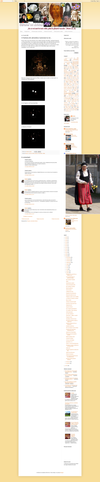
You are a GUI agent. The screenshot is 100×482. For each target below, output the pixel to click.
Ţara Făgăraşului (67, 111)
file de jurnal (74, 74)
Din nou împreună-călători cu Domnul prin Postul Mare (74, 423)
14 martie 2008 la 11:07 (29, 194)
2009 (66, 254)
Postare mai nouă (25, 218)
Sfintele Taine (67, 106)
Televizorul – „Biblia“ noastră (71, 315)
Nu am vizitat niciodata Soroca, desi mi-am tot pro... (71, 375)
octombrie (68, 260)
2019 (66, 240)
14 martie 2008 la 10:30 (29, 175)
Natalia (26, 179)
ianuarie (68, 363)
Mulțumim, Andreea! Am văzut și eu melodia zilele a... (71, 379)
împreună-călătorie (75, 79)
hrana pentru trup (74, 76)
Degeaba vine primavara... (71, 293)
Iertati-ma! (68, 347)
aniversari (73, 60)
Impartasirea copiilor (70, 283)
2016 (66, 242)
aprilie (67, 271)
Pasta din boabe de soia (71, 295)
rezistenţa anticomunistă (72, 101)
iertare (71, 78)
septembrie (68, 262)
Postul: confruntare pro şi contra (75, 220)
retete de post (75, 99)
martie (67, 272)
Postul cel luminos (69, 354)
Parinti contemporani (68, 87)
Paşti (76, 87)
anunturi (68, 62)
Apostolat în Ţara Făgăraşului (71, 218)
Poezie (70, 90)
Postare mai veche (55, 218)
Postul (75, 90)
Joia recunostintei (68, 80)
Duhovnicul (73, 70)
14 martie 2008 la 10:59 (29, 186)
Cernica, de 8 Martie (70, 340)
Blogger (61, 472)
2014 (66, 245)
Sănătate (72, 102)
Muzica (36, 153)
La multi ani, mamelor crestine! (72, 298)
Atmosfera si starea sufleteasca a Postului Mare (72, 346)
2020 (66, 238)
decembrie (68, 257)
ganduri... (71, 75)
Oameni (71, 84)
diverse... (65, 70)
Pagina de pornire (40, 218)
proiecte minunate (75, 97)
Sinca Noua (68, 107)
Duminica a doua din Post (71, 303)
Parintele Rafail (66, 86)
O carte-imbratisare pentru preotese (74, 146)
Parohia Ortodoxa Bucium (70, 153)
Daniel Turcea (70, 69)
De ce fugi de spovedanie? (71, 308)
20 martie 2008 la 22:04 (29, 204)
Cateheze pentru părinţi (70, 228)
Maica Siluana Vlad (71, 81)
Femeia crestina (67, 74)
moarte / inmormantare (73, 83)
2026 (66, 237)
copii (66, 68)
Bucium (26, 153)
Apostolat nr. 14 (69, 341)
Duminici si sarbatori (69, 71)
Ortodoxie (75, 85)
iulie (67, 265)
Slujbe (44, 153)
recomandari (68, 98)
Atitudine (69, 65)
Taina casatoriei (75, 108)
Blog (21, 31)
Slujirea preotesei (67, 108)
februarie (68, 361)
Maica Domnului (76, 80)
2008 (66, 255)
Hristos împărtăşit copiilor (70, 128)
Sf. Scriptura (71, 104)
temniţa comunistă (69, 109)
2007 (66, 365)
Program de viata (67, 97)
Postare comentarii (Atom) (32, 221)
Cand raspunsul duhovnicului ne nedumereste (72, 356)
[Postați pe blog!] (36, 151)
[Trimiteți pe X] (37, 151)
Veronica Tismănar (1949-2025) (71, 215)
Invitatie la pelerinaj (70, 326)
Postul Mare (40, 153)
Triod (75, 109)
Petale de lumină (48, 31)
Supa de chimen (69, 306)
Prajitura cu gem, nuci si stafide (72, 296)
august (67, 264)
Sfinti (72, 106)
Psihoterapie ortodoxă (37, 31)
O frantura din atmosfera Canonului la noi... (71, 330)
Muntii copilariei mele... (70, 336)
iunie (67, 267)
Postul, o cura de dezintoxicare (72, 343)
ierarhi (67, 78)
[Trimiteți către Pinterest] (40, 151)
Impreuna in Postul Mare (71, 332)
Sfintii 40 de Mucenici (70, 352)
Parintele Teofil (74, 86)
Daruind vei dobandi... (69, 143)
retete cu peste (67, 99)
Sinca (77, 106)
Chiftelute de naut (69, 291)
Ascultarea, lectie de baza (71, 318)
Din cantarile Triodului (70, 279)
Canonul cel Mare (31, 153)
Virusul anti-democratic (70, 284)
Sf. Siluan (77, 104)
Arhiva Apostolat (69, 312)
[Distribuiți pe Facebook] (39, 151)
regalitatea (75, 98)
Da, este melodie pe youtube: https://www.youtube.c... (71, 382)
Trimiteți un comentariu (27, 216)
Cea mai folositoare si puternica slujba (70, 277)
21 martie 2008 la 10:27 (29, 213)
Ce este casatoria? (70, 313)
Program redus (69, 317)
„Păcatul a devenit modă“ (71, 301)
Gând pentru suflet (58, 31)
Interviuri (75, 78)
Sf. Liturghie (72, 103)
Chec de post (68, 289)
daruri (76, 69)
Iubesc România (68, 31)
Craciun (70, 68)
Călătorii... (77, 66)
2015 (66, 243)
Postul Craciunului (69, 91)
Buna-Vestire (68, 300)
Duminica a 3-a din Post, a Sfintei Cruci (71, 275)
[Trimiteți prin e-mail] (35, 151)
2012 (66, 249)
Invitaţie (72, 393)
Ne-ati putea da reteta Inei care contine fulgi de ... (71, 386)
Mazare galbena (69, 288)
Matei (67, 281)
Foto (65, 75)
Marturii (65, 83)
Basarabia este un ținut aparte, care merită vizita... (71, 371)
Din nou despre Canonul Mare (72, 327)
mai (67, 269)
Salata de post (69, 305)
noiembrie (68, 259)
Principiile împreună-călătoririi (73, 435)
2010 (66, 252)
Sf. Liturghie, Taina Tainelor (71, 310)
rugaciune (65, 102)
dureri (78, 71)
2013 (66, 247)
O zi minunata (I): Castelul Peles (74, 412)
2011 (66, 250)
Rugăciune (27, 31)
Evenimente (67, 73)
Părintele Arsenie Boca (68, 89)
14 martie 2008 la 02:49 (29, 166)
